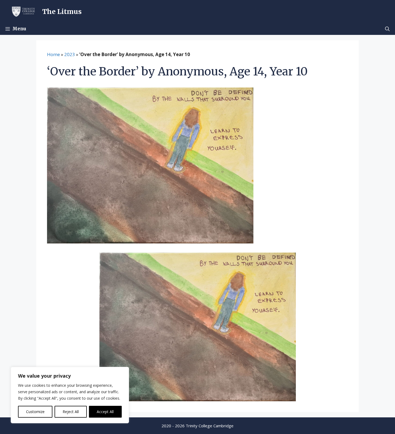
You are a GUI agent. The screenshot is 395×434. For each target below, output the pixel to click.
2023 (69, 54)
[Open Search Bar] (387, 29)
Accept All (105, 411)
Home (53, 54)
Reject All (71, 411)
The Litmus (62, 11)
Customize (35, 411)
